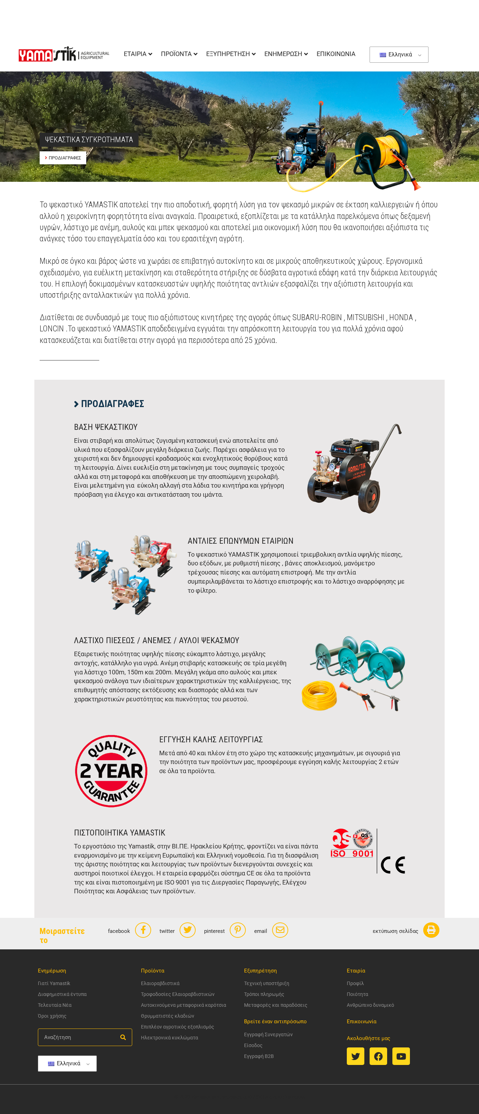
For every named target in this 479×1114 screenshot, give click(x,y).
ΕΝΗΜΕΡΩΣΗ (283, 53)
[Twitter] (355, 1056)
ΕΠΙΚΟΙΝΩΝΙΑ (336, 53)
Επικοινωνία (361, 1021)
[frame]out (294, 1097)
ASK (257, 1097)
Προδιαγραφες (65, 157)
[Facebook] (378, 1056)
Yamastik (201, 1097)
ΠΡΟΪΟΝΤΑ (176, 53)
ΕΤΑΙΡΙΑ (135, 53)
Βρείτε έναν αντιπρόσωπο (275, 1021)
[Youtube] (401, 1056)
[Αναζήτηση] (123, 1037)
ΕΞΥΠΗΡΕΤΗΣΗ (228, 53)
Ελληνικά (399, 54)
